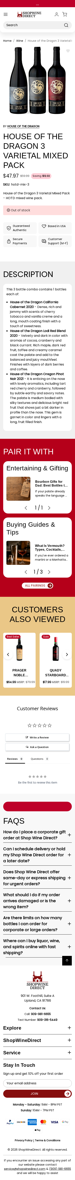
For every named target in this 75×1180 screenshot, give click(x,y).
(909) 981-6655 (60, 1169)
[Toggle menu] (5, 14)
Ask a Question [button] (39, 747)
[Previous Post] (26, 508)
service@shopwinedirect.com (24, 1169)
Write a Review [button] (39, 737)
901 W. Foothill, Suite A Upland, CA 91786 (37, 998)
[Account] (56, 14)
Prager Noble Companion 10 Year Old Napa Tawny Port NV (19, 673)
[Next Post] (49, 508)
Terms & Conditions (47, 1140)
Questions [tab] (37, 759)
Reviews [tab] (12, 759)
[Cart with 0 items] (67, 14)
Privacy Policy (23, 1140)
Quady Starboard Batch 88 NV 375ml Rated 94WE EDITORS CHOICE (56, 673)
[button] (8, 654)
